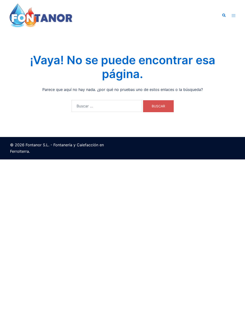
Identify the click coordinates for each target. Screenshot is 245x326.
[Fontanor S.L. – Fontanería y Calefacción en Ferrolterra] (41, 15)
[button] (224, 15)
